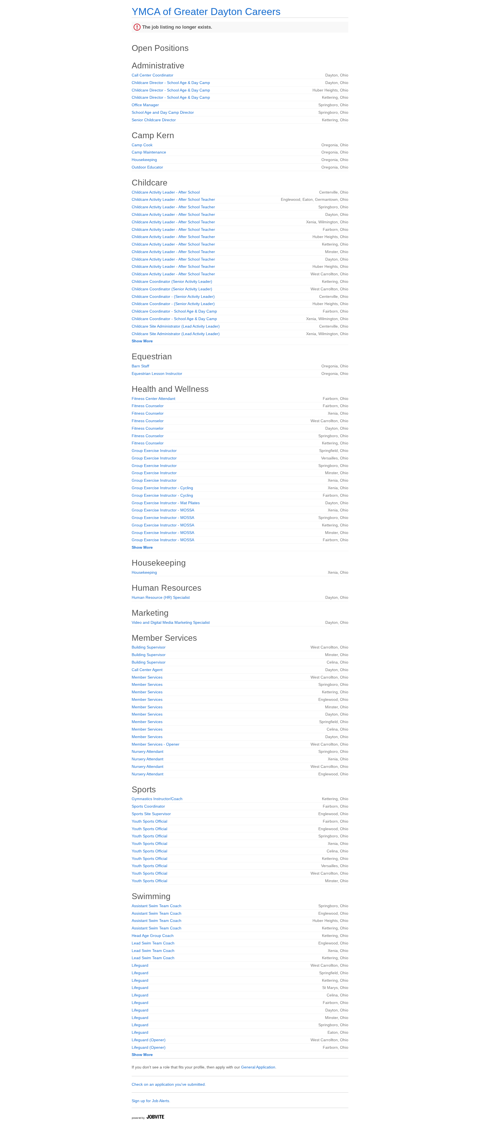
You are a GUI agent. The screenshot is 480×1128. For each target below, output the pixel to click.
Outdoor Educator (147, 167)
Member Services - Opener (155, 744)
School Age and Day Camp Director (163, 112)
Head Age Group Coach (153, 935)
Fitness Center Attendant (153, 398)
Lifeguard (140, 965)
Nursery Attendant (147, 751)
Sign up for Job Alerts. (151, 1101)
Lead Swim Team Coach (153, 943)
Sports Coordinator (148, 806)
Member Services (147, 677)
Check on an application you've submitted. (169, 1084)
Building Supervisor (149, 647)
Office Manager (145, 105)
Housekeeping (144, 159)
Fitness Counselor (148, 406)
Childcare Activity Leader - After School (166, 192)
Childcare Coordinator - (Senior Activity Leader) (173, 296)
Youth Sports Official (149, 821)
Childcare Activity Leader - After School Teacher (173, 199)
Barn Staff (140, 366)
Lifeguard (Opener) (149, 1040)
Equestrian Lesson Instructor (157, 373)
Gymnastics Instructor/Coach (157, 798)
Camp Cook (142, 145)
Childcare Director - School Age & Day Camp (171, 82)
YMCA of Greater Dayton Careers (206, 11)
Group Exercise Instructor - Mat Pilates (166, 503)
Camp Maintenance (149, 152)
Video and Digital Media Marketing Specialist (171, 622)
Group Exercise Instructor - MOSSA (163, 510)
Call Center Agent (147, 669)
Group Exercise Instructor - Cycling (162, 488)
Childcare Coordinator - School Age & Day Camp (174, 311)
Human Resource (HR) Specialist (161, 597)
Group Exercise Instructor (154, 450)
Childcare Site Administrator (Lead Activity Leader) (176, 326)
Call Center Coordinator (152, 75)
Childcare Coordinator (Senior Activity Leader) (172, 281)
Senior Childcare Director (154, 120)
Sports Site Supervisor (151, 814)
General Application (258, 1067)
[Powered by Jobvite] (148, 1118)
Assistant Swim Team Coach (156, 906)
